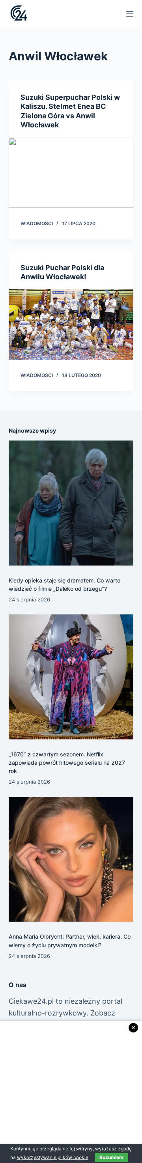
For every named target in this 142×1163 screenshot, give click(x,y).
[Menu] (129, 13)
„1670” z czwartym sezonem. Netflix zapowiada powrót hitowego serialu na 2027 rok (67, 762)
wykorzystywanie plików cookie (52, 1157)
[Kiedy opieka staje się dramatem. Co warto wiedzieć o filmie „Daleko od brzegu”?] (71, 503)
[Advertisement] (71, 1092)
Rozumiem (111, 1157)
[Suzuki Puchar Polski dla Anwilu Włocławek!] (71, 324)
